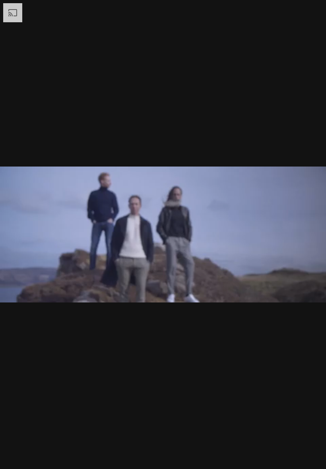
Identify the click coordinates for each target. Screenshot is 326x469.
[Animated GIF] (163, 234)
